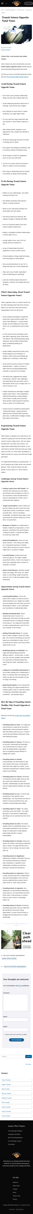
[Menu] (2, 3)
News (14, 1192)
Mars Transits (5, 1089)
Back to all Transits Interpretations (15, 966)
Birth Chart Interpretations (15, 1137)
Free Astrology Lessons (14, 1141)
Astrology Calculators (14, 1134)
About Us (15, 1182)
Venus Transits (6, 1116)
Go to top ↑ (29, 1064)
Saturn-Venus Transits (9, 958)
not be (20, 985)
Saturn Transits (6, 1107)
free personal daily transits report (17, 77)
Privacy (15, 1199)
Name (5, 1016)
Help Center (16, 1185)
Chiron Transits (6, 1080)
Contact (15, 1189)
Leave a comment (5, 49)
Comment (6, 993)
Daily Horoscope (28, 3)
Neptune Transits (7, 1098)
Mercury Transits (6, 1093)
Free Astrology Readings (15, 1131)
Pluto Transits (6, 1102)
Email (5, 1026)
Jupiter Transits (6, 1084)
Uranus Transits (6, 1111)
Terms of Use (16, 1196)
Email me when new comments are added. (16, 1034)
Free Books (11, 1144)
